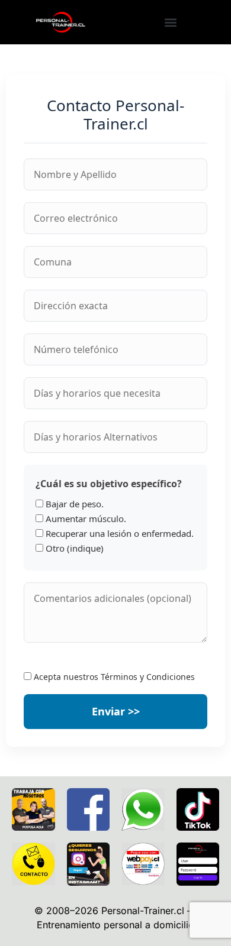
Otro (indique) (73, 548)
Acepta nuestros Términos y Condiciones (113, 676)
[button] (170, 22)
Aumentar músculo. (84, 518)
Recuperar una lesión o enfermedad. (118, 533)
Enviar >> (116, 711)
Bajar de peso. (73, 504)
